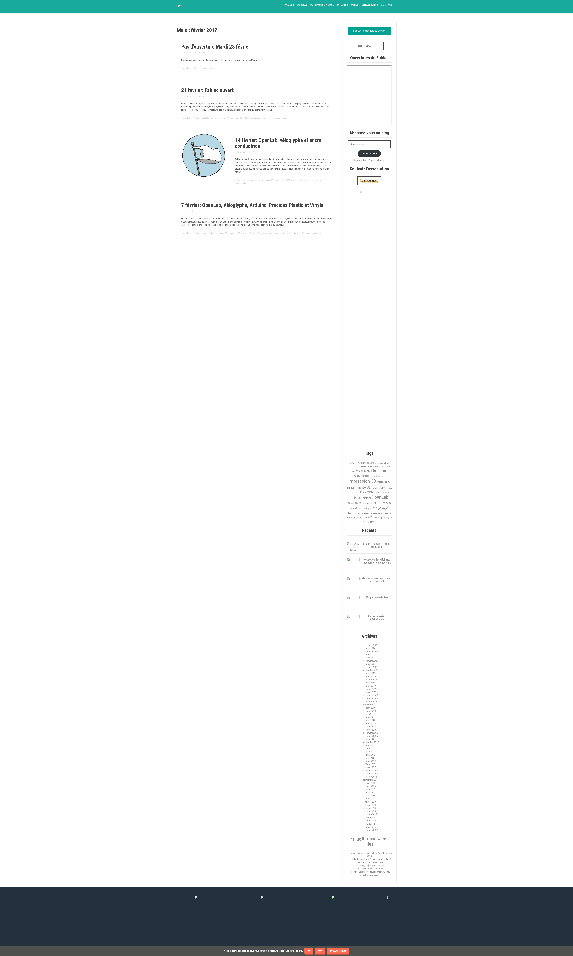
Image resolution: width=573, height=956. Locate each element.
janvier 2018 (370, 730)
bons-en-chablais (382, 463)
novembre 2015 (370, 811)
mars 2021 (371, 664)
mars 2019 (371, 686)
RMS (377, 513)
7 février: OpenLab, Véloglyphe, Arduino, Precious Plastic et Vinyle (252, 205)
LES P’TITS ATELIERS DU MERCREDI (376, 545)
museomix (384, 492)
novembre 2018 (370, 698)
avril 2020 (370, 673)
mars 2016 (371, 799)
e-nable (386, 466)
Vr (391, 518)
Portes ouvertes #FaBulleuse (377, 618)
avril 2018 (370, 720)
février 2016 (370, 802)
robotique (352, 517)
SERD (359, 517)
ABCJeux (353, 463)
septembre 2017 (371, 742)
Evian (211, 233)
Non (320, 950)
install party (377, 488)
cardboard (352, 467)
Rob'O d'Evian (385, 513)
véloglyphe (304, 180)
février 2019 (370, 689)
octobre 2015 (370, 814)
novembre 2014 (370, 830)
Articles (186, 68)
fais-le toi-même (208, 118)
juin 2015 (370, 824)
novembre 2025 (370, 645)
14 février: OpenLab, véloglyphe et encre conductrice (278, 143)
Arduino (197, 118)
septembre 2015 (371, 817)
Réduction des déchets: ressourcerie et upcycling (377, 561)
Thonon (366, 517)
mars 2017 (371, 761)
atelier (371, 462)
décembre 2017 (370, 733)
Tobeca (375, 517)
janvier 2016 (370, 805)
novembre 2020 (370, 667)
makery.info (279, 180)
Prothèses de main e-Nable (370, 862)
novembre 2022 (370, 651)
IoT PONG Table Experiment (371, 869)
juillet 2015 (371, 820)
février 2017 (370, 764)
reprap (358, 513)
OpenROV (353, 503)
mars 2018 (371, 723)
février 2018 (370, 726)
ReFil (351, 513)
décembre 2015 (370, 808)
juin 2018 (370, 714)
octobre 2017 (370, 739)
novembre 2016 (370, 773)
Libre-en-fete (355, 492)
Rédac (202, 52)
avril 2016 (370, 795)
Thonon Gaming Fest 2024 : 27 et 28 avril (377, 580)
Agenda (302, 4)
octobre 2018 (370, 701)
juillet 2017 (371, 748)
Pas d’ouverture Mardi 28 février (215, 47)
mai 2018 (370, 717)
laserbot (388, 488)
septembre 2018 (371, 704)
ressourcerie (368, 513)
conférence (361, 467)
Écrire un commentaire (203, 68)
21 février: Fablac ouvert (207, 90)
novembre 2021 (370, 661)
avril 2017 (370, 758)
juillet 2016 (371, 786)
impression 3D (222, 118)
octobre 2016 (370, 777)
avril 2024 (370, 648)
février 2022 (370, 657)
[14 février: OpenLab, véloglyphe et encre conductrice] (203, 155)
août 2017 (370, 745)
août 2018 (370, 708)
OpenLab (253, 118)
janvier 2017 (370, 767)
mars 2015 (371, 827)
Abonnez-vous (369, 153)
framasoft (366, 476)
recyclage (269, 233)
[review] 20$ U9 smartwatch (371, 865)
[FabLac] (182, 6)
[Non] (569, 950)
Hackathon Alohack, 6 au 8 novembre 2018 (371, 859)
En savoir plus (338, 950)
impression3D (383, 482)
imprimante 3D (236, 118)
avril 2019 (370, 683)
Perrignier (367, 503)
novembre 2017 (370, 736)
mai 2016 (370, 792)
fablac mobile (364, 471)
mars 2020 (371, 676)
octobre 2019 (370, 679)
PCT (361, 503)
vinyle (295, 233)
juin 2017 (370, 752)
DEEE (369, 466)
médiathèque (360, 497)
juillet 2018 (371, 711)
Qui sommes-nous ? (322, 4)
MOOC (245, 118)
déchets (204, 233)
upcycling (262, 118)
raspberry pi (365, 508)
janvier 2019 (370, 692)
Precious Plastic (257, 233)
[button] (390, 420)
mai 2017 (370, 755)
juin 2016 (370, 789)
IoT (383, 488)
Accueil (289, 4)
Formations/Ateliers (364, 4)
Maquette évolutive (377, 597)
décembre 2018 (370, 695)
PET (376, 503)
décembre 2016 (370, 770)
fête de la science (379, 476)
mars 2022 (371, 654)
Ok (308, 950)
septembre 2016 (371, 780)
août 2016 (370, 783)
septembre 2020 (371, 670)
